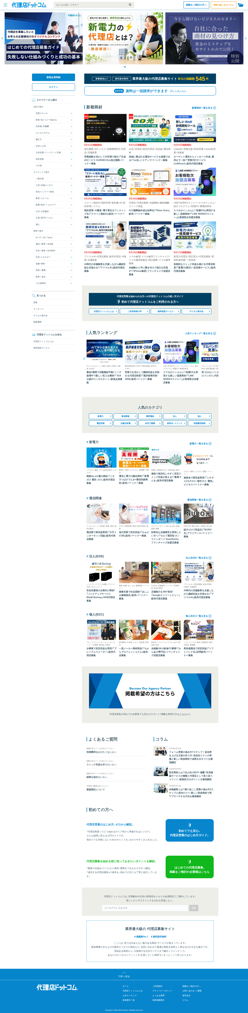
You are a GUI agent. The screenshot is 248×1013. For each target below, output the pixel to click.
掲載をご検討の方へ (196, 5)
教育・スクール (42, 198)
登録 (193, 908)
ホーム (126, 986)
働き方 (39, 139)
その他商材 (41, 283)
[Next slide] (245, 38)
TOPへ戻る (124, 976)
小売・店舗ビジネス (44, 185)
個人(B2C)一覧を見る (197, 616)
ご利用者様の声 (135, 311)
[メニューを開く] (5, 5)
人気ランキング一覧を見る (199, 333)
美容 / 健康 (40, 270)
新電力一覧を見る (199, 443)
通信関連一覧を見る (197, 500)
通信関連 (125, 416)
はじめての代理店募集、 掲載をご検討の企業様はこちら (189, 869)
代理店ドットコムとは (104, 311)
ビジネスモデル (43, 133)
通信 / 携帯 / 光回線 (44, 244)
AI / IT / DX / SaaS (44, 237)
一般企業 (40, 179)
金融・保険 (40, 263)
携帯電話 (150, 416)
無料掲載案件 (158, 1000)
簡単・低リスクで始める (46, 120)
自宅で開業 (150, 423)
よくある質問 (158, 995)
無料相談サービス (166, 311)
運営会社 (186, 995)
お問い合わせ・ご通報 (192, 991)
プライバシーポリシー (162, 991)
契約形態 (40, 159)
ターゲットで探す (41, 172)
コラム (185, 1000)
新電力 (101, 416)
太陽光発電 (125, 423)
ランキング (38, 309)
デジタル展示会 (196, 311)
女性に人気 (41, 146)
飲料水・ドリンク (174, 423)
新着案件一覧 (129, 1000)
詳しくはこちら (178, 91)
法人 (175, 416)
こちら (182, 714)
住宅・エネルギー (43, 257)
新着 (35, 302)
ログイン (53, 87)
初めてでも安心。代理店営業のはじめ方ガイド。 (189, 833)
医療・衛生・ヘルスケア (46, 205)
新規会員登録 (53, 77)
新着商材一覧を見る (202, 108)
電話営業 (101, 423)
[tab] (123, 67)
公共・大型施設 (42, 211)
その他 (39, 165)
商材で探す (38, 231)
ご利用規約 (157, 986)
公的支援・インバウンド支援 (48, 152)
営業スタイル (42, 113)
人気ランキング (130, 995)
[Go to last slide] (2, 38)
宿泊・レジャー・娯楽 (45, 192)
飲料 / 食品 (40, 277)
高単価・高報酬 (42, 126)
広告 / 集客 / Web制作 (45, 250)
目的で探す (38, 107)
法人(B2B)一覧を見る (197, 558)
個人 (200, 416)
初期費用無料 (200, 423)
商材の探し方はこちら (224, 5)
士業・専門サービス (44, 218)
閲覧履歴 (37, 322)
